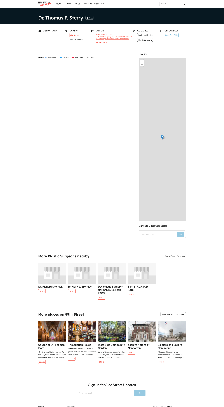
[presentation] (171, 4)
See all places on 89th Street (173, 314)
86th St (102, 297)
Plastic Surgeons (145, 40)
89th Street (75, 35)
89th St (42, 362)
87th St (42, 291)
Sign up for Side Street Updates (112, 385)
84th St (72, 291)
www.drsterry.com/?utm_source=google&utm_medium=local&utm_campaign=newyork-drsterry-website (114, 36)
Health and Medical (145, 35)
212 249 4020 (101, 42)
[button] (162, 137)
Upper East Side (171, 35)
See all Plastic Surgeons (175, 256)
